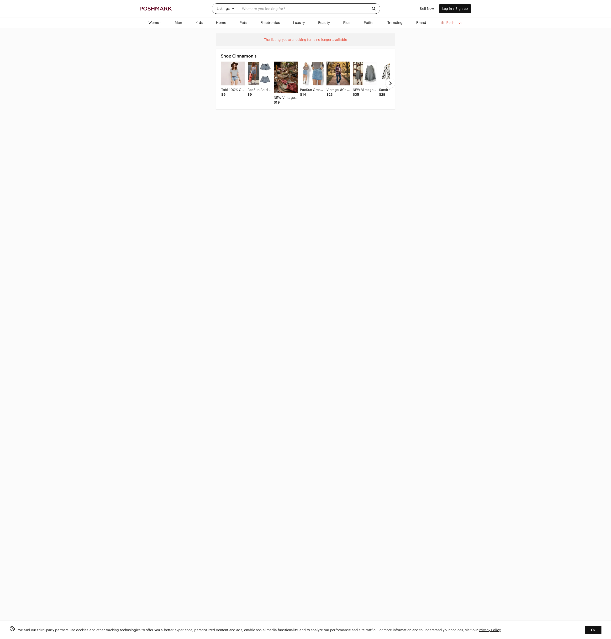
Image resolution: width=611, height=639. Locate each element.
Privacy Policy (489, 630)
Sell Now (427, 8)
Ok (593, 630)
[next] (390, 83)
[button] (225, 8)
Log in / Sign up (455, 8)
